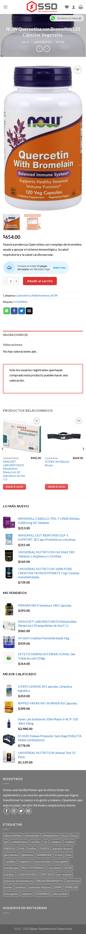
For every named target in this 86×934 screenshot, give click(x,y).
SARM (57, 887)
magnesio (24, 861)
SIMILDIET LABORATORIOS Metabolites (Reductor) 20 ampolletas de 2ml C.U (14, 470)
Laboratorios (43, 42)
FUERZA (44, 848)
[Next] (76, 138)
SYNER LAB (71, 887)
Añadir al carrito (40, 281)
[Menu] (5, 7)
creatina (69, 842)
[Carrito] (80, 7)
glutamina (27, 855)
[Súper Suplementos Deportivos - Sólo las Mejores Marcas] (42, 7)
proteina (20, 887)
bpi (6, 842)
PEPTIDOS (48, 874)
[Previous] (9, 138)
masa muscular (42, 861)
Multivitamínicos (41, 295)
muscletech (55, 868)
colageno (56, 842)
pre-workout (64, 874)
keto (68, 855)
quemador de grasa (40, 887)
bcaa (65, 835)
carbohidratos (19, 842)
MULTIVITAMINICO (33, 868)
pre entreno (73, 880)
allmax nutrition (12, 835)
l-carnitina (10, 861)
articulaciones (51, 835)
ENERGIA (9, 848)
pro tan (8, 887)
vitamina (27, 893)
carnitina (35, 842)
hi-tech (59, 855)
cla (45, 842)
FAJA (21, 848)
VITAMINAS (20, 301)
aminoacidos (32, 835)
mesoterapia (11, 868)
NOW (60, 42)
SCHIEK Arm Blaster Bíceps (57, 463)
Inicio (25, 42)
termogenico (11, 893)
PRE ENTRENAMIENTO (50, 880)
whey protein (60, 893)
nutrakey (9, 874)
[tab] (43, 335)
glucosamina (11, 855)
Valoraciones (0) (15, 334)
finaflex (32, 848)
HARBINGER (44, 855)
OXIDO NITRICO (28, 874)
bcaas (74, 835)
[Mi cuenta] (74, 7)
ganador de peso (62, 848)
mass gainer (61, 861)
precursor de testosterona (18, 880)
